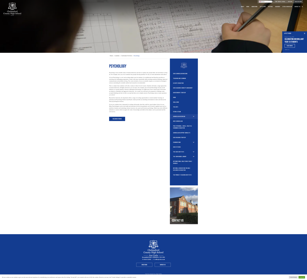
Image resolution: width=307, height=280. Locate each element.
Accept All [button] (301, 277)
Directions (144, 265)
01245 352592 (147, 259)
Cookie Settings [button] (293, 277)
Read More (290, 46)
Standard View (153, 273)
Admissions (254, 6)
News (247, 6)
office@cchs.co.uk (160, 259)
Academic (277, 6)
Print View (147, 273)
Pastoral (270, 6)
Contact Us (297, 6)
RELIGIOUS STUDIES (117, 119)
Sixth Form (263, 6)
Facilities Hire (298, 1)
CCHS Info (290, 1)
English (262, 1)
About (242, 6)
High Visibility (159, 273)
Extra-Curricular (287, 6)
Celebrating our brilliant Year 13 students (294, 40)
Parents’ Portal (281, 1)
